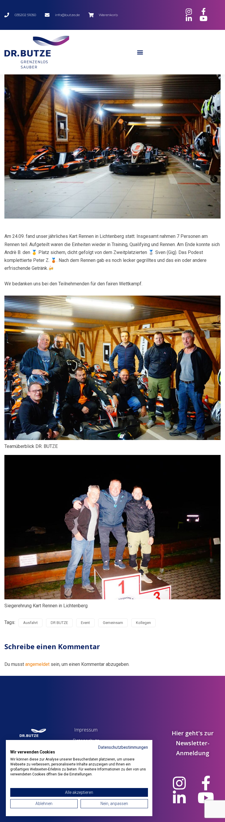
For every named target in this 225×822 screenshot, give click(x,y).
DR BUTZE (59, 622)
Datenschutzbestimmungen (123, 747)
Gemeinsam (113, 622)
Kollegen (143, 622)
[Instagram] (179, 783)
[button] (140, 52)
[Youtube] (205, 797)
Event (85, 622)
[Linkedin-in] (179, 797)
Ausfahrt (30, 622)
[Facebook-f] (205, 783)
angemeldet (37, 664)
